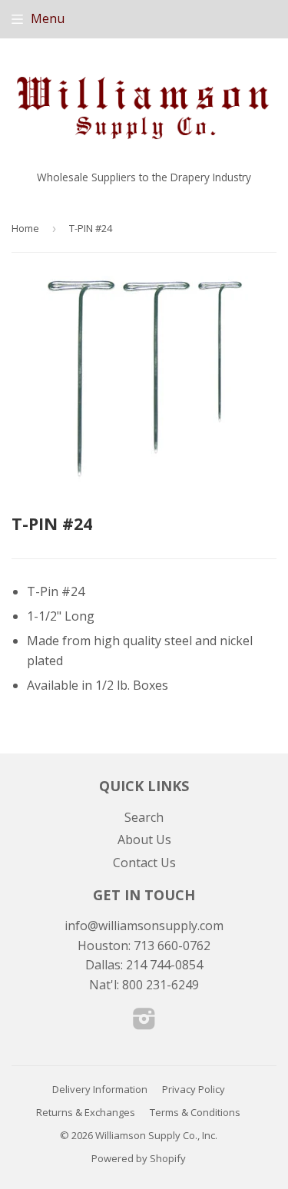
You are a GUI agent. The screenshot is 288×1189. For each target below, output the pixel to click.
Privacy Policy (193, 1089)
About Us (144, 839)
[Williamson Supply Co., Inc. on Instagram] (144, 1023)
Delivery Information (99, 1089)
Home (25, 228)
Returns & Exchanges (85, 1112)
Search (144, 817)
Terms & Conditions (195, 1112)
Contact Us (144, 862)
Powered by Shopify (138, 1158)
